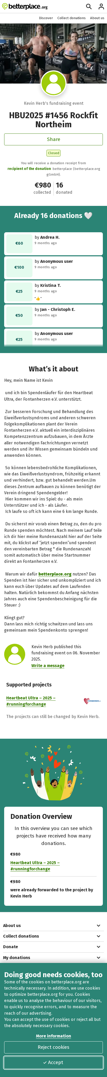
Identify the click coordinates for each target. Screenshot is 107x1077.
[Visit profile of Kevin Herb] (54, 83)
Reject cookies (53, 1047)
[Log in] (101, 6)
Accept (55, 1062)
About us (97, 18)
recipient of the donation (29, 169)
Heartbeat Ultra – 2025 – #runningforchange (35, 865)
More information (53, 1036)
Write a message (47, 665)
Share (53, 139)
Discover (46, 18)
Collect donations (71, 18)
